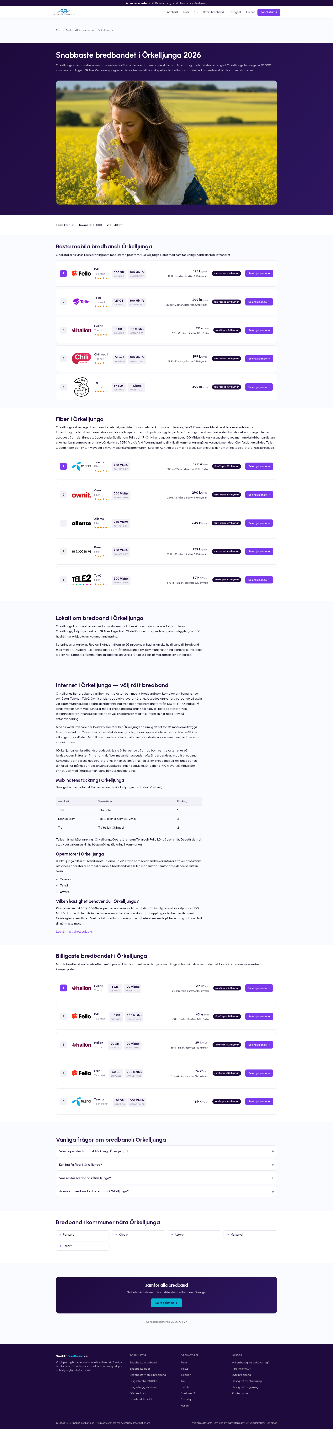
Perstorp (68, 1234)
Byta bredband (241, 1375)
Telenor (186, 1375)
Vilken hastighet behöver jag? (250, 1362)
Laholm (67, 1246)
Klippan (124, 1234)
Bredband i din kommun (80, 30)
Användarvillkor (255, 1423)
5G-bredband (138, 1393)
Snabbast (172, 12)
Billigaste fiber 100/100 (144, 1381)
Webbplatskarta (202, 1423)
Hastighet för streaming (247, 1381)
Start (58, 30)
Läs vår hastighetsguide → (74, 931)
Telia (184, 1362)
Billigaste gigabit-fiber (143, 1387)
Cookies (272, 1423)
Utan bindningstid (141, 1399)
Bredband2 (188, 1393)
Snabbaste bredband (143, 1362)
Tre (183, 1381)
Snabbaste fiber (140, 1368)
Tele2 (184, 1368)
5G (196, 12)
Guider (250, 12)
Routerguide (240, 1393)
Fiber (186, 12)
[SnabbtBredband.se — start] (64, 12)
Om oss (218, 1423)
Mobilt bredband (213, 12)
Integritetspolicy (234, 1423)
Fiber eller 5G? (241, 1368)
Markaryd (237, 1234)
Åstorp (179, 1234)
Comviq (186, 1399)
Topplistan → (269, 12)
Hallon (185, 1405)
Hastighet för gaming (245, 1387)
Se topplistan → (166, 1303)
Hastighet (235, 12)
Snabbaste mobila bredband (148, 1375)
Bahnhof (186, 1387)
